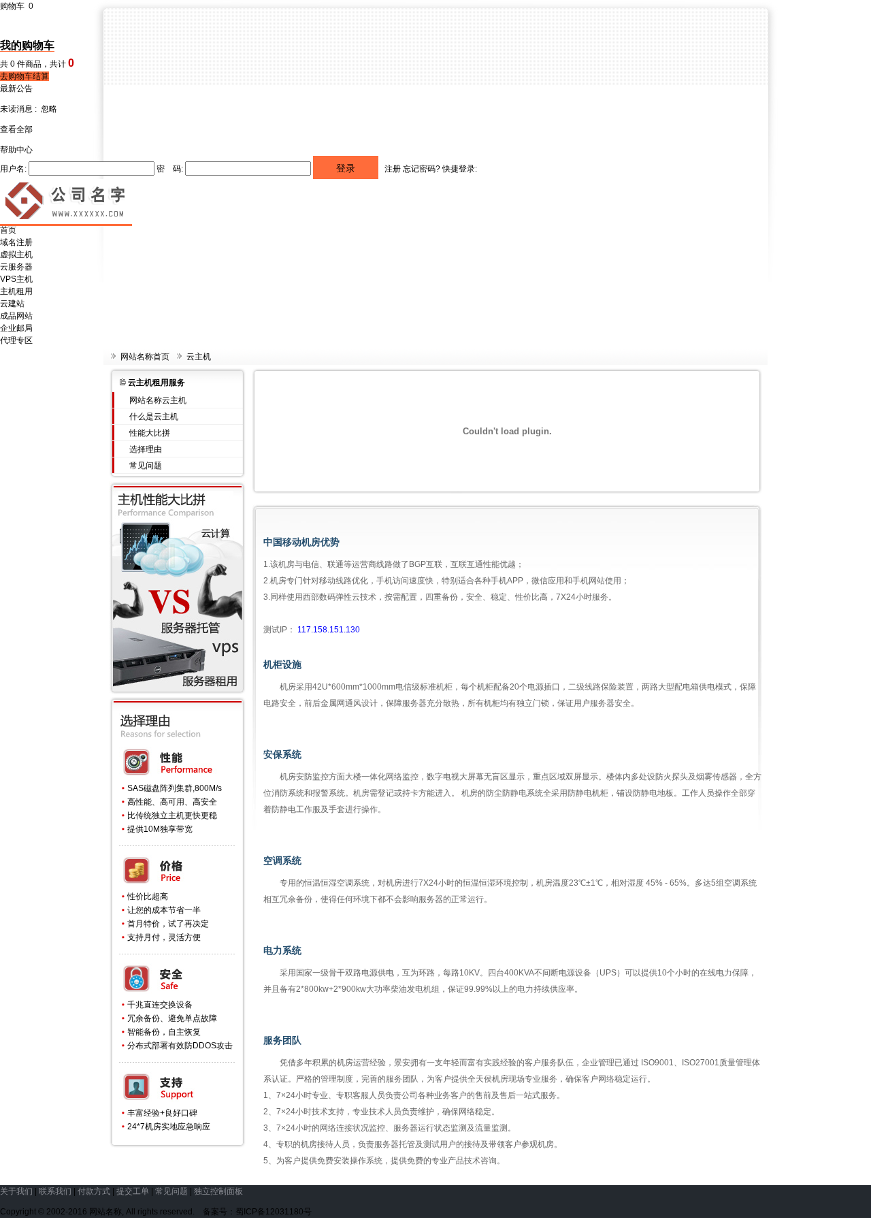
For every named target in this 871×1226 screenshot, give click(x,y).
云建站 (12, 303)
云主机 (198, 356)
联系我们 (55, 1191)
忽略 (49, 109)
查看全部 (16, 129)
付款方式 (94, 1191)
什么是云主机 (153, 416)
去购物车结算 (24, 76)
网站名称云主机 (157, 400)
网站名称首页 (144, 356)
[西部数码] (66, 221)
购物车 (16, 6)
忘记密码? (421, 169)
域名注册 (16, 242)
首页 (8, 230)
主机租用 (16, 291)
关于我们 (16, 1191)
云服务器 (16, 267)
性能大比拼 (149, 433)
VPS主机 (16, 279)
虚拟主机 (16, 254)
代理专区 (16, 340)
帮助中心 (16, 150)
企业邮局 (16, 328)
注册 (392, 169)
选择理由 (145, 449)
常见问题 (145, 465)
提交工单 (132, 1191)
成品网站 (16, 316)
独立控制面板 (218, 1191)
